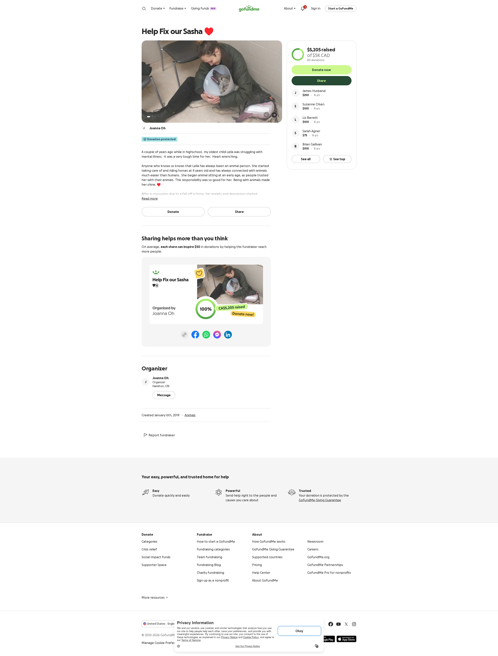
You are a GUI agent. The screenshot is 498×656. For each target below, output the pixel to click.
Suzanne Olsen (313, 104)
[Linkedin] (228, 334)
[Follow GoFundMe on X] (346, 624)
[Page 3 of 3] (155, 116)
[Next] (274, 115)
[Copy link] (184, 334)
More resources (153, 597)
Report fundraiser (162, 435)
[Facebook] (195, 334)
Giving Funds (203, 8)
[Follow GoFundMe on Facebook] (331, 624)
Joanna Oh (161, 378)
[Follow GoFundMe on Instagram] (354, 624)
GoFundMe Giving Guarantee (320, 500)
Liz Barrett (310, 117)
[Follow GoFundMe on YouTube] (338, 624)
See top (339, 159)
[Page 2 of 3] (152, 116)
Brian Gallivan (312, 144)
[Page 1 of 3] (148, 116)
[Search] (144, 8)
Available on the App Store (346, 639)
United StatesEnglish (161, 623)
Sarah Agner (311, 131)
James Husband (313, 91)
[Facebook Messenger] (217, 334)
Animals (190, 415)
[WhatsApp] (206, 334)
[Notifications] (302, 8)
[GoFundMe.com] (249, 8)
